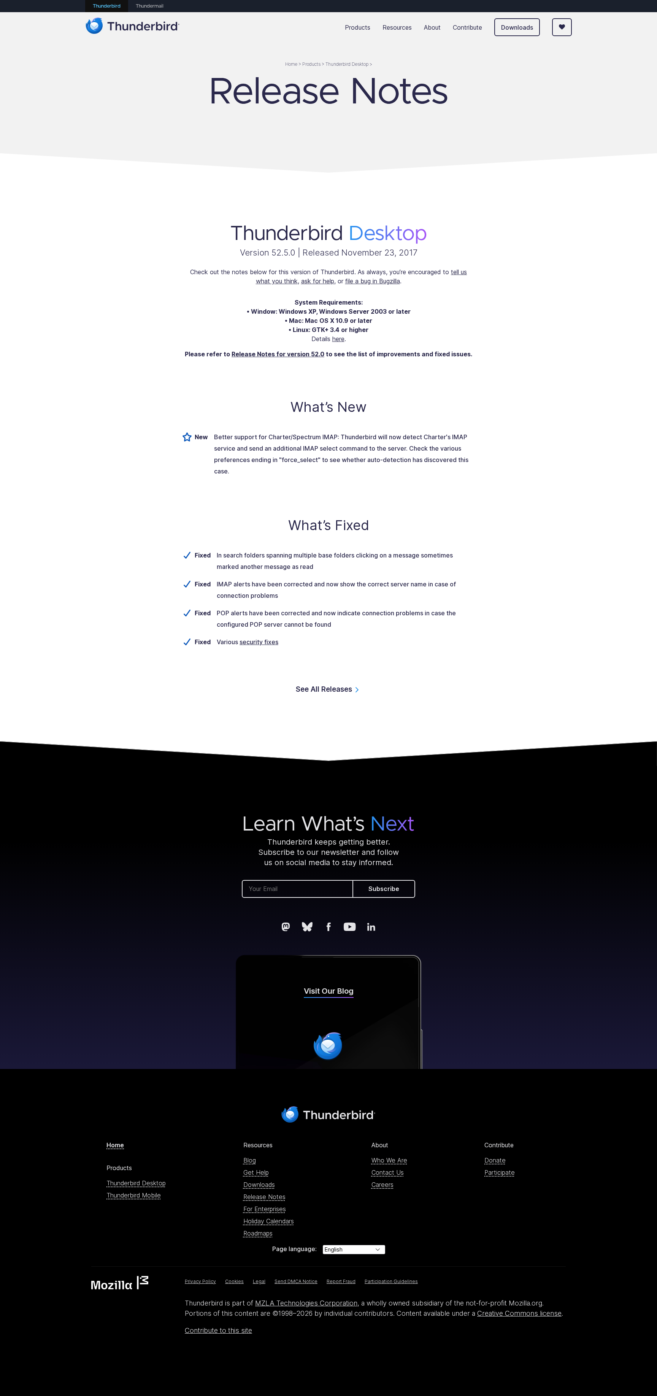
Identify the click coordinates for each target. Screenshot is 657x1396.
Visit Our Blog (329, 991)
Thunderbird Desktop (136, 1183)
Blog (249, 1160)
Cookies (234, 1281)
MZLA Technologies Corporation (306, 1303)
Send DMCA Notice (296, 1281)
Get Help (256, 1172)
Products (357, 27)
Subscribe (383, 889)
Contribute (467, 27)
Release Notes (264, 1197)
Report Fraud (341, 1281)
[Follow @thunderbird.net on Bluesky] (307, 927)
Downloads (517, 27)
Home (115, 1145)
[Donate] (562, 27)
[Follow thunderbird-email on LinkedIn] (371, 927)
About (432, 27)
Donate (495, 1160)
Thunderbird (107, 6)
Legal (259, 1281)
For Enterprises (264, 1209)
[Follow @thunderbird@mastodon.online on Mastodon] (286, 927)
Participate (499, 1172)
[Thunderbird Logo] (132, 27)
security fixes (259, 642)
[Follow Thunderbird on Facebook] (328, 927)
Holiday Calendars (268, 1221)
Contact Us (387, 1172)
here (338, 339)
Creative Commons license (519, 1313)
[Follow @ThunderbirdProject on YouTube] (350, 927)
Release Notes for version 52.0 (278, 354)
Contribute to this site (218, 1330)
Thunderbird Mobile (133, 1195)
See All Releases (324, 689)
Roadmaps (258, 1233)
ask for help (317, 281)
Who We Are (389, 1160)
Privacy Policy (200, 1281)
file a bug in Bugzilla (372, 281)
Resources (397, 27)
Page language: (294, 1249)
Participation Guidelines (391, 1281)
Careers (382, 1184)
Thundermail (149, 6)
